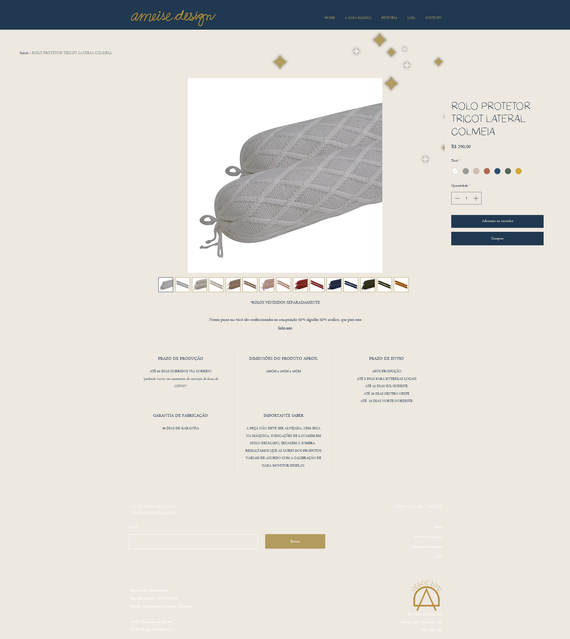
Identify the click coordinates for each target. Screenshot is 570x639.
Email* (134, 527)
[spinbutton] (466, 198)
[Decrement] (456, 198)
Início (24, 53)
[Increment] (476, 198)
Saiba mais (285, 328)
